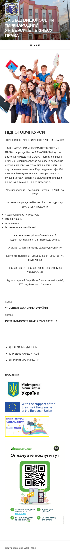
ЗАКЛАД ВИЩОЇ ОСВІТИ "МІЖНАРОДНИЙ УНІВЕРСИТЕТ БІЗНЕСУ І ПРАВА (30, 27)
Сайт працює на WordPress (20, 547)
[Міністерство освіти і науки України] (23, 397)
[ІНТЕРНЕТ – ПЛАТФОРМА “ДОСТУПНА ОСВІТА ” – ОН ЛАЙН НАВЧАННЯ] (27, 435)
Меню (36, 44)
